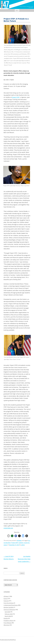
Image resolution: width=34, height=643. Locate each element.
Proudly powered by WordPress (8, 639)
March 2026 (8, 616)
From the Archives (8, 603)
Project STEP (15, 97)
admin (23, 545)
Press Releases (7, 623)
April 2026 (7, 612)
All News (19, 540)
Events (5, 598)
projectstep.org (8, 528)
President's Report (9, 620)
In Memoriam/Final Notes (10, 605)
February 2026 (8, 614)
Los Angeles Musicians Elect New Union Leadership (24, 558)
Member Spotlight (8, 607)
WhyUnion (6, 625)
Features (6, 601)
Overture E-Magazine (9, 609)
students (20, 542)
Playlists (6, 618)
